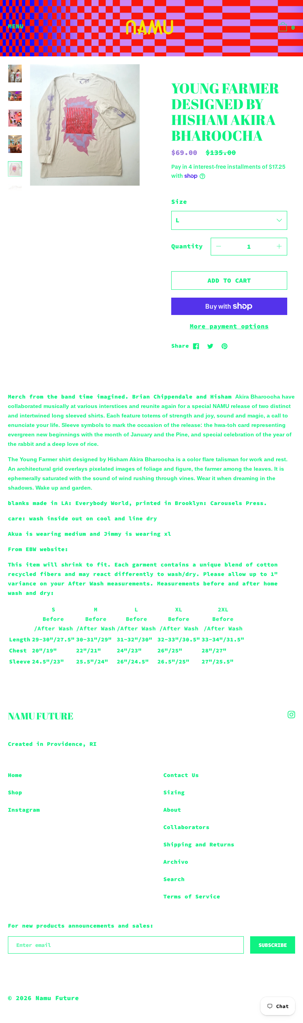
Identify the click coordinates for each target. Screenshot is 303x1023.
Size (179, 201)
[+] (279, 246)
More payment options (229, 326)
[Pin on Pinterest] (224, 345)
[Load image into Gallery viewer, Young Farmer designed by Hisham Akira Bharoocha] (15, 73)
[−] (218, 246)
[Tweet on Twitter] (210, 345)
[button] (286, 28)
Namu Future (40, 716)
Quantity (187, 246)
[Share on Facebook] (196, 345)
